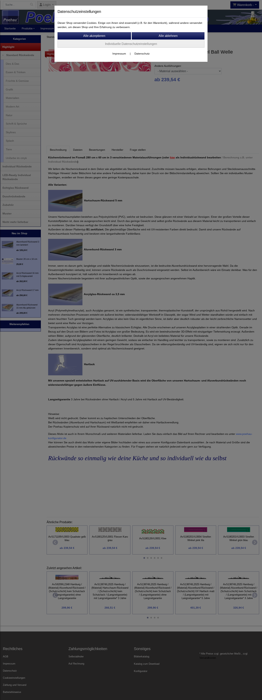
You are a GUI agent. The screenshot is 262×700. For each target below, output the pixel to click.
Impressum (119, 53)
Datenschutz (142, 53)
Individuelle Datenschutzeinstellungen (131, 44)
